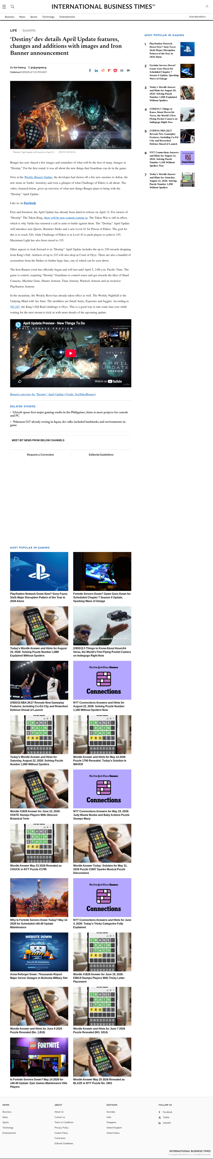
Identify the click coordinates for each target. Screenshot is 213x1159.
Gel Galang (19, 67)
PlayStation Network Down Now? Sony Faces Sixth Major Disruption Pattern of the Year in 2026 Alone (38, 597)
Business (9, 16)
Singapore (111, 1122)
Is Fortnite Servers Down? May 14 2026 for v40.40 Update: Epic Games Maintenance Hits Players (38, 1083)
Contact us (60, 1117)
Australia (110, 1112)
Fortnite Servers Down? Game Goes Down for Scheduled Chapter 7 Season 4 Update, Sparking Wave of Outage (102, 597)
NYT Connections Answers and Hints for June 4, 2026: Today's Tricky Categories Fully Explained (102, 924)
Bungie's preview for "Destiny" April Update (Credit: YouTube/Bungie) (53, 394)
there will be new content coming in (66, 218)
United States (113, 1133)
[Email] (122, 70)
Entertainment (67, 16)
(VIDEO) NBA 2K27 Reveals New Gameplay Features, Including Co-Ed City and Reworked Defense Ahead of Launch (39, 706)
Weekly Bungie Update (38, 177)
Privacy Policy (62, 1127)
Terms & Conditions (64, 1122)
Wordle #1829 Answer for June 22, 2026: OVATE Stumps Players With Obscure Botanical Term (35, 815)
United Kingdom (114, 1127)
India (108, 1117)
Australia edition (197, 16)
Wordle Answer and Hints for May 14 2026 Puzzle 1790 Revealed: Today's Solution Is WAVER (99, 761)
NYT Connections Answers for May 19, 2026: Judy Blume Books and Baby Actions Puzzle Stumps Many (101, 815)
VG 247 (15, 307)
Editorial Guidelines (101, 454)
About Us (59, 1112)
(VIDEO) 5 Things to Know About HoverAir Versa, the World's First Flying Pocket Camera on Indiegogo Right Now (102, 652)
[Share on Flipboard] (109, 70)
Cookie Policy (61, 1133)
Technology (48, 16)
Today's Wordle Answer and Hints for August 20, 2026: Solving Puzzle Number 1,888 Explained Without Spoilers (38, 652)
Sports (33, 16)
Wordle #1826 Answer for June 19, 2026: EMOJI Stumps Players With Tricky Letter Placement (99, 978)
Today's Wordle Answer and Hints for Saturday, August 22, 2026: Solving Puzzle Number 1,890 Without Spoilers (36, 761)
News (22, 16)
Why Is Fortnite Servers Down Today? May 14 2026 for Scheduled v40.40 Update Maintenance (38, 924)
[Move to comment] (128, 70)
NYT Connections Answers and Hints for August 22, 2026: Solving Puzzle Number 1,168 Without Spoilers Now (98, 706)
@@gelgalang (38, 67)
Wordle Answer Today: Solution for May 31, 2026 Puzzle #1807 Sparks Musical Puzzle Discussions (100, 869)
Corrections (60, 1138)
